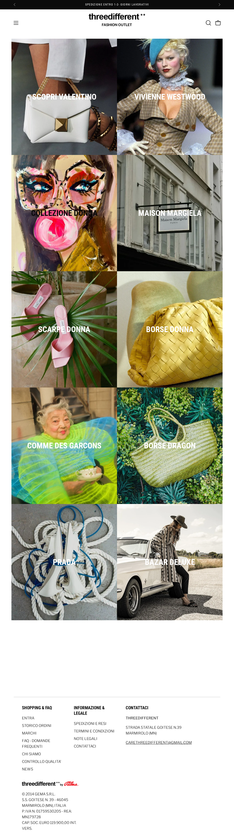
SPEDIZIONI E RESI (90, 723)
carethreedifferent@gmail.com (159, 742)
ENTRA (28, 718)
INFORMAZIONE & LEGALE (89, 710)
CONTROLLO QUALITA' (41, 761)
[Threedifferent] (117, 23)
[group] (117, 4)
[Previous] (15, 5)
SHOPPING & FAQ (37, 707)
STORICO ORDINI (36, 725)
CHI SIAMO (31, 754)
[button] (208, 23)
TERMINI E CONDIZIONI (94, 731)
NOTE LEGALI (85, 739)
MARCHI (29, 733)
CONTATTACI (85, 746)
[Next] (219, 5)
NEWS (27, 769)
